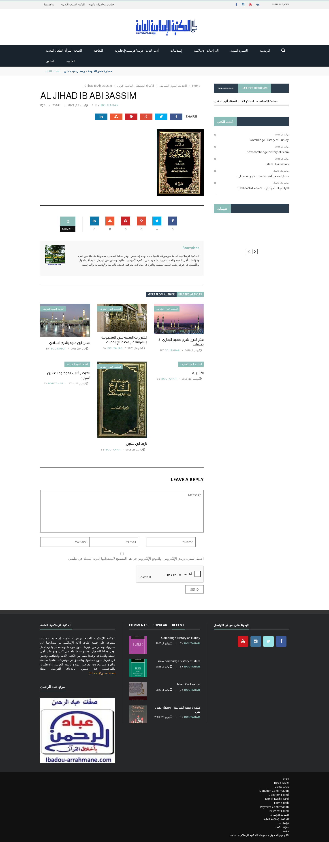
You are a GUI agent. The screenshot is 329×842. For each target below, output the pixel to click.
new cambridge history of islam (179, 661)
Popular (159, 625)
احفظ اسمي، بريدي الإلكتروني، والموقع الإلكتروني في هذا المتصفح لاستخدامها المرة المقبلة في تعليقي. (136, 558)
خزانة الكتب (282, 827)
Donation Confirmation (274, 791)
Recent (178, 625)
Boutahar (110, 105)
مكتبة (286, 831)
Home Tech (281, 803)
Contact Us (282, 787)
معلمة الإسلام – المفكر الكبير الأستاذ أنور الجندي (246, 101)
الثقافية (98, 50)
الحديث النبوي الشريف (53, 309)
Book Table (281, 783)
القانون (50, 61)
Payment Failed (279, 811)
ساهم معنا (49, 4)
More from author (161, 294)
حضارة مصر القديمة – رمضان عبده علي (88, 71)
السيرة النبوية (239, 50)
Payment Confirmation (274, 807)
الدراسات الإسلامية (206, 50)
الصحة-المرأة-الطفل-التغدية (64, 50)
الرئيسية (264, 50)
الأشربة (198, 373)
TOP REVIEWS (225, 88)
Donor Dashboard (277, 799)
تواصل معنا (283, 823)
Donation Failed (279, 795)
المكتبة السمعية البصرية (73, 4)
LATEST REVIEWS (254, 88)
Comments (138, 625)
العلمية (70, 61)
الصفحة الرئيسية (279, 815)
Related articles (190, 294)
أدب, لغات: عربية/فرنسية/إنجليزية (137, 50)
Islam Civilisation (188, 684)
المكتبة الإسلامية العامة (276, 819)
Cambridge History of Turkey (180, 638)
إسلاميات (176, 50)
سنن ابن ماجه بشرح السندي (69, 343)
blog (286, 779)
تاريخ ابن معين (136, 443)
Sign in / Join (280, 4)
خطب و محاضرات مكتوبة (101, 4)
